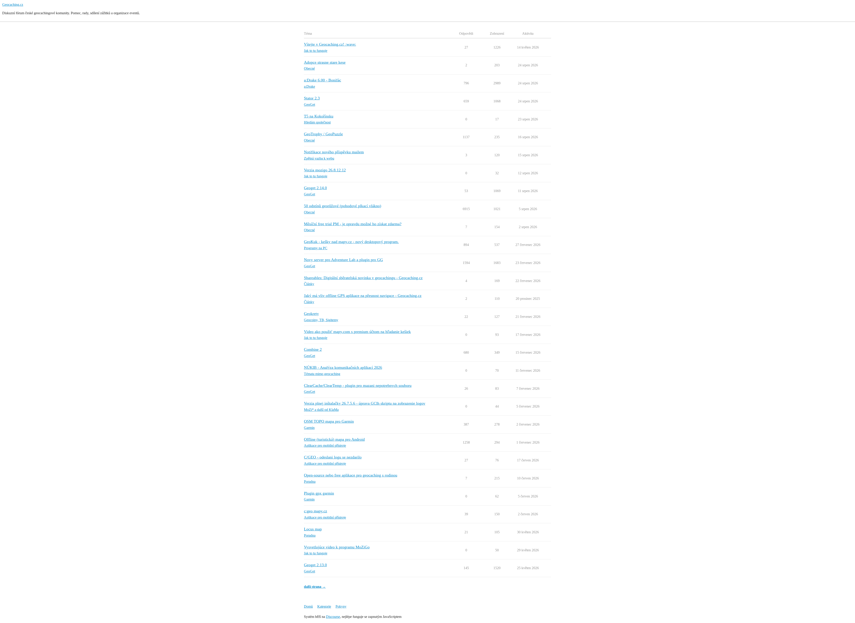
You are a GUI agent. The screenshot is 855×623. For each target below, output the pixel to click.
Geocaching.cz (12, 4)
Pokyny (341, 606)
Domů (308, 606)
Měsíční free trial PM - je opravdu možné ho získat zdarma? (352, 224)
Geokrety (311, 313)
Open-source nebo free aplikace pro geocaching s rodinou (350, 475)
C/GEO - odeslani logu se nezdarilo (333, 457)
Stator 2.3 (312, 98)
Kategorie (324, 606)
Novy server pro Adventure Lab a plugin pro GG (343, 260)
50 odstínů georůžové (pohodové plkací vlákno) (342, 206)
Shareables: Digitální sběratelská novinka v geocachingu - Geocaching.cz (363, 278)
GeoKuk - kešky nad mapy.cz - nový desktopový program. (351, 241)
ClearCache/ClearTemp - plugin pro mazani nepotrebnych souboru (357, 385)
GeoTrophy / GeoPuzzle (323, 134)
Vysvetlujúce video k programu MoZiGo (337, 547)
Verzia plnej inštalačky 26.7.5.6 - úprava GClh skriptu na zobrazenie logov (364, 403)
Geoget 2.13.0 (315, 565)
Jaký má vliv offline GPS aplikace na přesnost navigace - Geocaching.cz (362, 295)
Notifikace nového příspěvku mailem (334, 152)
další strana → (315, 587)
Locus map (313, 529)
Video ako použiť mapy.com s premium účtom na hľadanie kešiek (357, 331)
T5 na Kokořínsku (318, 116)
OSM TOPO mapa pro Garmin (329, 421)
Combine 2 (313, 349)
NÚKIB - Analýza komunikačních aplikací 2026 (343, 367)
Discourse (333, 617)
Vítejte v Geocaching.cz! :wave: (330, 44)
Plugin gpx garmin (319, 493)
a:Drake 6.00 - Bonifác (322, 80)
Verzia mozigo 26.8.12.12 (325, 170)
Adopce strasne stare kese (325, 62)
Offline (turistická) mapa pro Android (334, 439)
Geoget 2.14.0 (315, 188)
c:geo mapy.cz (315, 511)
